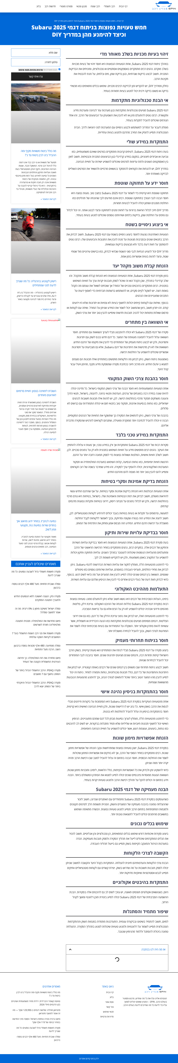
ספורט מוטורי (66, 6)
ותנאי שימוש (24, 69)
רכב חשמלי (109, 6)
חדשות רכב (50, 6)
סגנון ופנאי (81, 6)
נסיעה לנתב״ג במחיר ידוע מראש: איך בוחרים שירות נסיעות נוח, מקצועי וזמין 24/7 (36, 525)
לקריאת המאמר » (48, 199)
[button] (70, 949)
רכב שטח (95, 6)
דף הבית (123, 6)
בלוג (38, 6)
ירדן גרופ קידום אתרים (89, 1058)
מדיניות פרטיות (36, 69)
